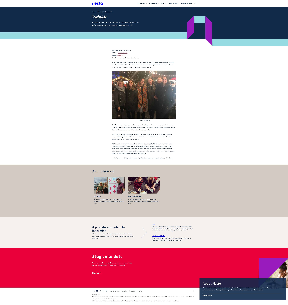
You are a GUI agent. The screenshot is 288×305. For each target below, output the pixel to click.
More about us (207, 295)
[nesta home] (97, 3)
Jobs (114, 291)
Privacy (119, 291)
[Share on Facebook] (105, 56)
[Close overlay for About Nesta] (284, 280)
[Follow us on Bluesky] (97, 291)
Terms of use (125, 291)
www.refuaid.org (123, 53)
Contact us (139, 291)
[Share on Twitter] (105, 53)
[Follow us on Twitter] (94, 291)
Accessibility (132, 291)
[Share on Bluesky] (105, 63)
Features (99, 12)
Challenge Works (158, 236)
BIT (153, 224)
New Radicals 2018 (107, 12)
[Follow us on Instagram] (106, 291)
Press (111, 291)
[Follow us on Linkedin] (103, 291)
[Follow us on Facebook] (100, 291)
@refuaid (120, 55)
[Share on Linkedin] (105, 60)
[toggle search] (195, 4)
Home (93, 12)
